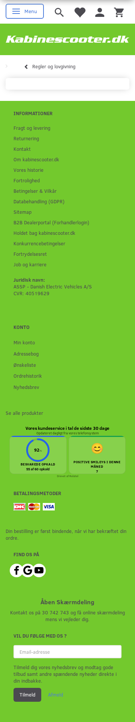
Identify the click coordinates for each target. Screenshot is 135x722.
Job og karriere (30, 264)
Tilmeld (27, 694)
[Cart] (118, 12)
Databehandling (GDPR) (39, 201)
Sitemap (23, 212)
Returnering (26, 138)
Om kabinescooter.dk (36, 159)
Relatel (73, 476)
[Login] (100, 12)
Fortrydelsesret (30, 254)
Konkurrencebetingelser (39, 243)
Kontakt (22, 149)
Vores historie (29, 170)
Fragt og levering (32, 128)
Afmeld (55, 694)
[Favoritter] (79, 12)
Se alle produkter (24, 413)
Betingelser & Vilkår (35, 191)
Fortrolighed (27, 180)
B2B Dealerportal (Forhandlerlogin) (51, 222)
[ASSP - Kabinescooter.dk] (67, 39)
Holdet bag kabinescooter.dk (44, 233)
